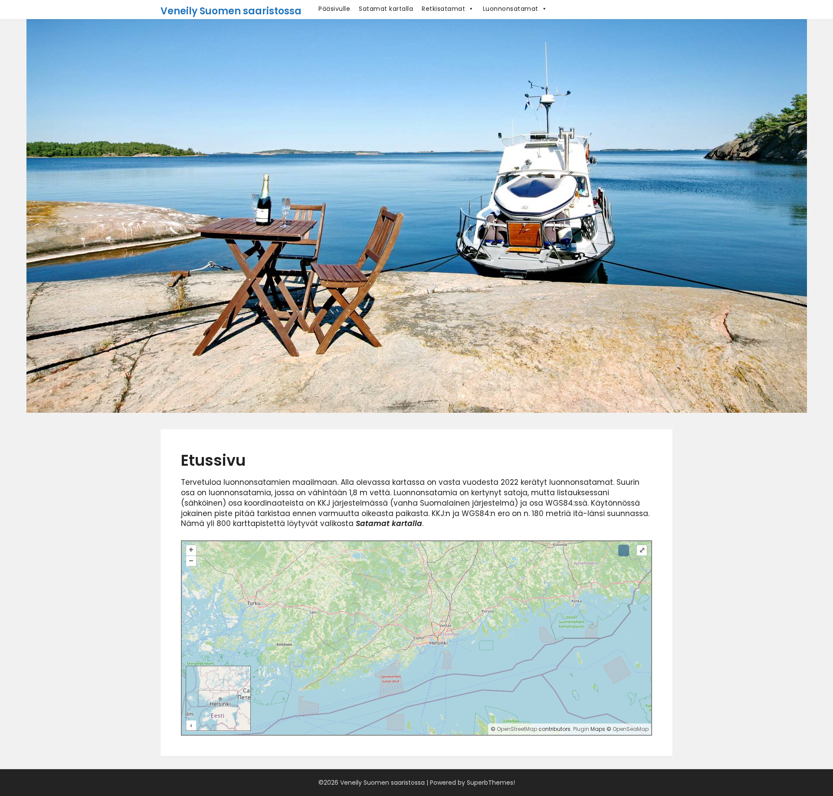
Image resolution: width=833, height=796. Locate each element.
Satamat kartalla (386, 8)
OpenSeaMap (631, 729)
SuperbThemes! (491, 782)
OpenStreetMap (517, 729)
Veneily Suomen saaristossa (231, 11)
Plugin (580, 729)
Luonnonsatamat (510, 8)
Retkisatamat (443, 8)
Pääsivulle (334, 8)
